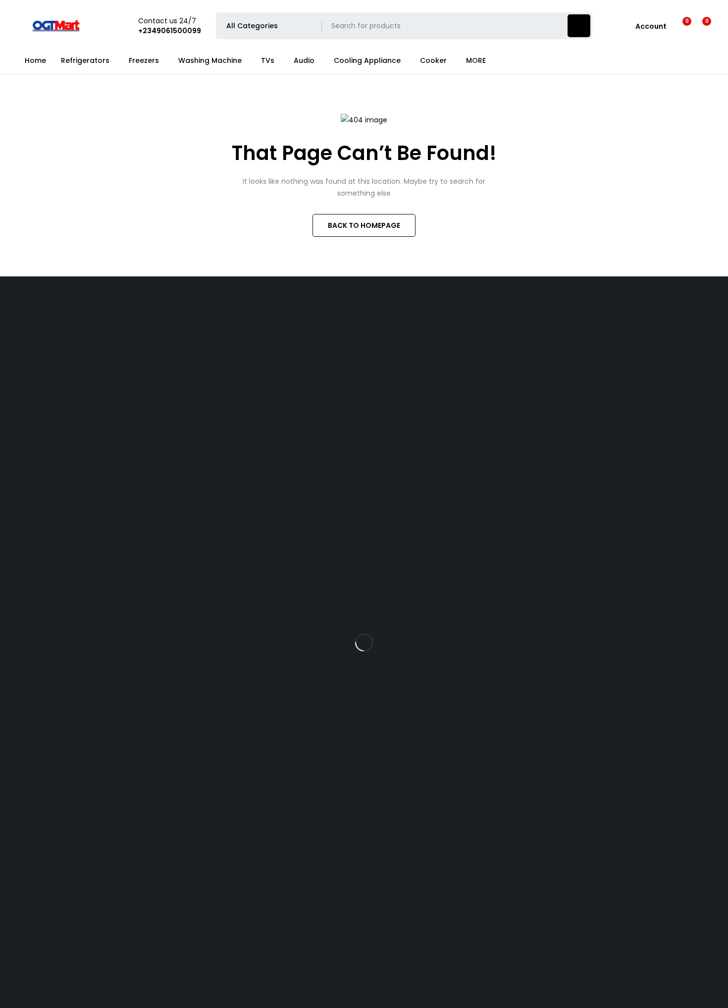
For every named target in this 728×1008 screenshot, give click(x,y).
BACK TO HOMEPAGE (364, 225)
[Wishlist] (680, 25)
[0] (699, 25)
